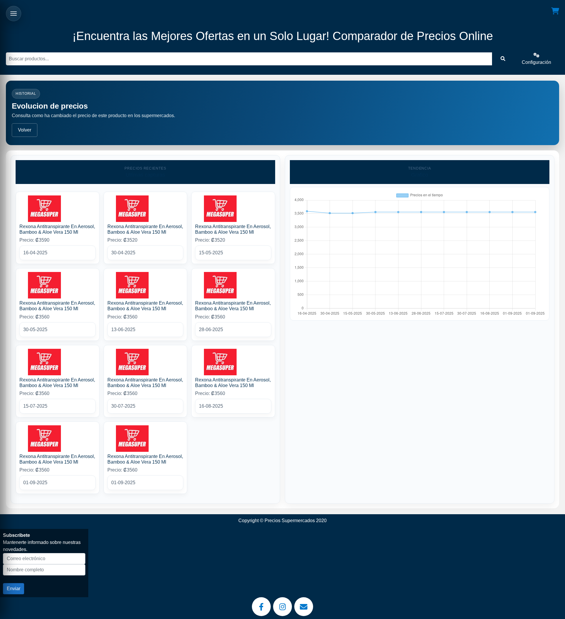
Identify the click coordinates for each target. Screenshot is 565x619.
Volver (24, 129)
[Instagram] (282, 606)
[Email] (303, 606)
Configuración (536, 62)
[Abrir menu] (13, 13)
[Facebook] (261, 606)
